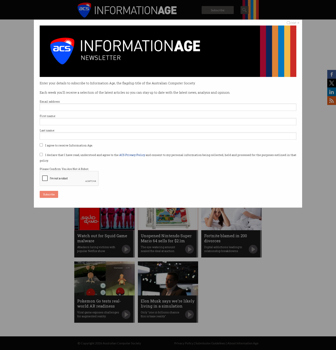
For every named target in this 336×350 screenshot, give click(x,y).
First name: (48, 116)
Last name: (47, 130)
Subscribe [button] (49, 194)
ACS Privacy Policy (132, 155)
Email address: (50, 101)
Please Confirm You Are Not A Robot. (64, 169)
